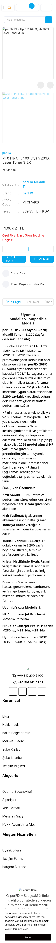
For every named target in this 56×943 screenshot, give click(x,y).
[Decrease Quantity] (7, 249)
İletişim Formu (13, 859)
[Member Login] (46, 7)
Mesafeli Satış (12, 816)
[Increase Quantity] (48, 249)
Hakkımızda (11, 725)
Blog (5, 716)
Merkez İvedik (13, 741)
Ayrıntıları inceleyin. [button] (17, 929)
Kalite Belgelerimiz (16, 733)
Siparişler (9, 800)
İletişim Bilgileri (13, 766)
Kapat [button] (28, 937)
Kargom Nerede (14, 867)
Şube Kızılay (11, 749)
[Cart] (27, 7)
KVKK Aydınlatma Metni (19, 825)
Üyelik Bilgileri (12, 850)
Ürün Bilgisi (13, 302)
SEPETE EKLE (11, 259)
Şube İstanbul (12, 758)
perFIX (6, 153)
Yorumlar (33, 302)
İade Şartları (11, 808)
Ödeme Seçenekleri (17, 791)
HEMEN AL (42, 259)
